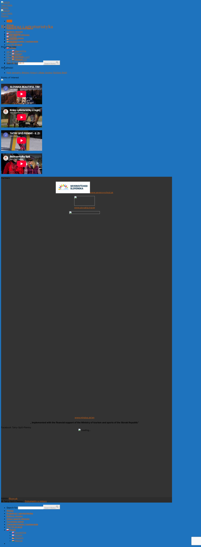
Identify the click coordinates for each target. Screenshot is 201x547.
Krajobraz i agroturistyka (20, 513)
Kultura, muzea (15, 31)
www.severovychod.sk (101, 192)
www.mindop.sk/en (84, 417)
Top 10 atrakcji (14, 44)
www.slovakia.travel (84, 207)
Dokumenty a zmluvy (36, 501)
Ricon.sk (13, 498)
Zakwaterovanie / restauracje (22, 41)
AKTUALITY (13, 51)
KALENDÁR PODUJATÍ (18, 57)
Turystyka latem (15, 521)
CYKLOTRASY (14, 54)
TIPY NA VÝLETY (15, 62)
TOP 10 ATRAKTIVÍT (17, 60)
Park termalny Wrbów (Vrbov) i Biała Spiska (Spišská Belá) (37, 72)
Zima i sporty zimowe (18, 518)
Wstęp (10, 510)
